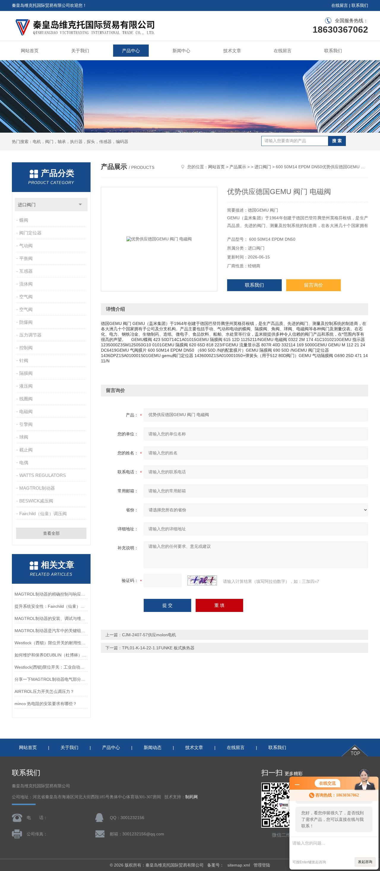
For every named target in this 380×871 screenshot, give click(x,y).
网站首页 (30, 50)
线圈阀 (26, 398)
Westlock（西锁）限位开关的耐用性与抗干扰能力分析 (51, 642)
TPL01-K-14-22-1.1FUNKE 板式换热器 (158, 647)
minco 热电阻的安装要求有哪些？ (46, 703)
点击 (80, 204)
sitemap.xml (238, 865)
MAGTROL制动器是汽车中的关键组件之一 (51, 630)
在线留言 (339, 5)
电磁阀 (26, 411)
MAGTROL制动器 (37, 488)
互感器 (26, 271)
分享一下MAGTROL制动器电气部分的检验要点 (51, 679)
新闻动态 (153, 747)
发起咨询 (365, 862)
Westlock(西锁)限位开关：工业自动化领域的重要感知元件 (51, 667)
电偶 (23, 462)
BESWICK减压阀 (36, 500)
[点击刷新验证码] (202, 580)
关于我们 (80, 50)
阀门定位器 (30, 232)
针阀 (23, 360)
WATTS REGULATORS (42, 475)
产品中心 (131, 50)
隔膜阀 (26, 373)
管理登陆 (262, 865)
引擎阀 (26, 424)
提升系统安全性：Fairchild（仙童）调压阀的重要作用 (51, 606)
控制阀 (26, 347)
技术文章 (232, 50)
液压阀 (26, 385)
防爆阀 (26, 322)
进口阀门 (27, 204)
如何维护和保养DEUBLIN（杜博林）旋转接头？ (51, 655)
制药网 (191, 797)
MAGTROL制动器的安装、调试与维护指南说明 (51, 618)
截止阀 (26, 449)
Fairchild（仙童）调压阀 (43, 513)
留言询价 (313, 285)
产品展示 (237, 166)
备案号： (215, 865)
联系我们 (360, 5)
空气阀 (26, 296)
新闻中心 (181, 50)
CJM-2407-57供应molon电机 (149, 634)
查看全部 (51, 533)
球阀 (23, 437)
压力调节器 (30, 334)
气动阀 (26, 245)
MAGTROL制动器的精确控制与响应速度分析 (51, 594)
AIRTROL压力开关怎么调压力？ (44, 691)
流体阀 (26, 283)
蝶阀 (23, 220)
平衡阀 (26, 258)
